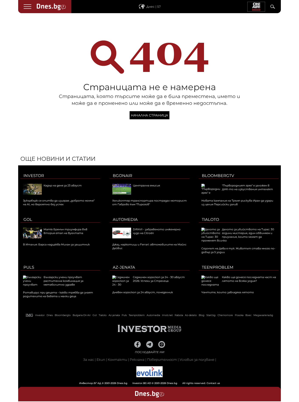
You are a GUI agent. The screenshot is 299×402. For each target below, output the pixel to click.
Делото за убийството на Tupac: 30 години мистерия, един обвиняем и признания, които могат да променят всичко (237, 235)
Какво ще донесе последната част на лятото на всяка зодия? (249, 278)
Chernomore (225, 315)
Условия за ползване (196, 359)
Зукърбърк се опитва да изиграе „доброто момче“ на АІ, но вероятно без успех (59, 202)
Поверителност (162, 359)
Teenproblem (217, 267)
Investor (33, 175)
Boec (248, 315)
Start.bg (211, 315)
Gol (27, 219)
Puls (28, 267)
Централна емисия (146, 185)
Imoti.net (167, 315)
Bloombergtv (218, 175)
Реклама (137, 359)
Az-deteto (191, 315)
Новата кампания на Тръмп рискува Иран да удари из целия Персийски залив (237, 202)
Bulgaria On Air (82, 315)
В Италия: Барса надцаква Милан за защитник (56, 244)
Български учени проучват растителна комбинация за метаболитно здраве (63, 280)
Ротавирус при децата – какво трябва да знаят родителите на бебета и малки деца (58, 294)
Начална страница (149, 115)
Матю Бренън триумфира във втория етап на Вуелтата (65, 231)
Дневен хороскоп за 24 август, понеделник (142, 292)
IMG (29, 315)
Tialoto (210, 219)
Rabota (179, 315)
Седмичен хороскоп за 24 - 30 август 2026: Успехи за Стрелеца (159, 278)
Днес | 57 (153, 6)
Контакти (117, 359)
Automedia (125, 219)
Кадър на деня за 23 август (63, 185)
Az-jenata (124, 267)
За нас (88, 359)
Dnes (50, 315)
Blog (201, 315)
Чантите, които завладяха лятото (227, 292)
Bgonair (122, 175)
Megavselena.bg (263, 315)
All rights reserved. (143, 383)
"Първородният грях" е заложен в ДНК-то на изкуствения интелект (247, 187)
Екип (101, 359)
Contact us (213, 383)
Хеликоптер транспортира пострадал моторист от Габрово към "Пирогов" (149, 202)
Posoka (239, 315)
